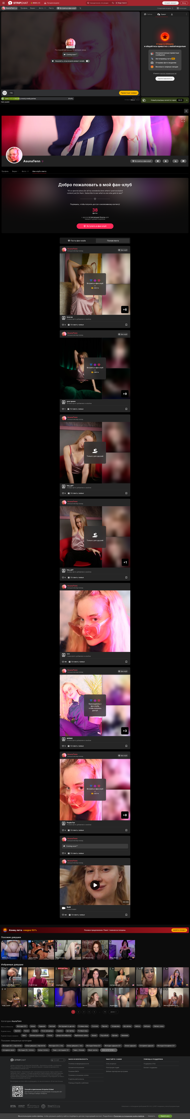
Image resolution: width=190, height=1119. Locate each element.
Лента (51, 8)
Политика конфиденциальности (78, 1064)
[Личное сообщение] (183, 161)
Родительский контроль (76, 1079)
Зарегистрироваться (165, 78)
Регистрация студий (112, 1067)
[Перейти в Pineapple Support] (43, 1106)
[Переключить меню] (3, 3)
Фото (42, 8)
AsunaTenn (72, 249)
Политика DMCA (73, 1071)
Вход (184, 3)
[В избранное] (4, 93)
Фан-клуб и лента (39, 171)
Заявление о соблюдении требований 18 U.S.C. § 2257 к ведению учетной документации (150, 1106)
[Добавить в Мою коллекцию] (126, 324)
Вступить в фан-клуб (96, 226)
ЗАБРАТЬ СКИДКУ (179, 930)
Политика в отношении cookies (78, 1075)
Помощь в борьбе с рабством (78, 1083)
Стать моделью (111, 1064)
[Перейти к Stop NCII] (54, 1106)
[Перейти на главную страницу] (18, 3)
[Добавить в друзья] (175, 161)
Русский (56, 1060)
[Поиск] (112, 3)
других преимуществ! (168, 73)
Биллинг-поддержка (150, 1067)
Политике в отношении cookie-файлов (129, 1116)
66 (66, 915)
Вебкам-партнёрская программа (117, 1071)
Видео (33, 8)
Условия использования (76, 1067)
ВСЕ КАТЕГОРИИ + (108, 1050)
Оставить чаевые (77, 325)
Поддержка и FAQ (149, 1064)
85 (66, 662)
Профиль (23, 8)
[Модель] (186, 111)
